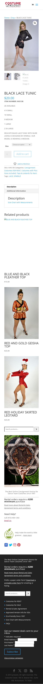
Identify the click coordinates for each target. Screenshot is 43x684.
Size (6, 146)
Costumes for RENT (13, 601)
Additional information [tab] (16, 191)
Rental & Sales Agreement (16, 609)
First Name (9, 642)
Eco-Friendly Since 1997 (15, 616)
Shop (13, 18)
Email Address (10, 639)
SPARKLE (17, 176)
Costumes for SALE (13, 605)
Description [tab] (11, 187)
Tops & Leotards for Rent (27, 173)
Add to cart (22, 154)
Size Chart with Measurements (20, 202)
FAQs (8, 623)
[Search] (36, 429)
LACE (11, 176)
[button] (35, 23)
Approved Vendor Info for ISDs (18, 612)
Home (6, 18)
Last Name (9, 645)
